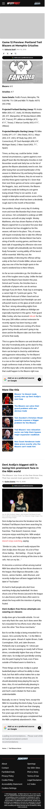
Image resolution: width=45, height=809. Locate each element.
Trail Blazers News (15, 748)
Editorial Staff (10, 49)
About (4, 764)
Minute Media (13, 794)
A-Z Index (31, 784)
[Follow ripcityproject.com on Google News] (39, 379)
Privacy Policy (8, 776)
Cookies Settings (9, 788)
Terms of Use (33, 776)
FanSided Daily (8, 772)
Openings (31, 764)
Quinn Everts (10, 482)
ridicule (32, 316)
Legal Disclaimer (34, 780)
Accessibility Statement (12, 784)
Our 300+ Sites (33, 768)
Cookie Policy (7, 780)
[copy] (15, 53)
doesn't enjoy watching (12, 541)
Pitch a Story (32, 772)
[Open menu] (3, 3)
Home (4, 748)
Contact (5, 768)
